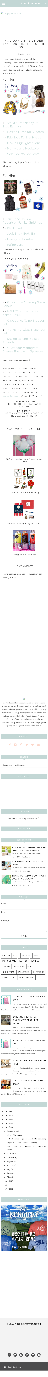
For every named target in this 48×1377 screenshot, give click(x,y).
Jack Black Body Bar (21, 233)
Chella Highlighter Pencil (24, 143)
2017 (7, 1111)
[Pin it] (41, 396)
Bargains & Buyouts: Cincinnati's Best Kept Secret (25, 1020)
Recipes (35, 961)
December (12, 1131)
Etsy (16, 955)
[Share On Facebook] (33, 396)
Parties (23, 961)
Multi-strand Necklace (23, 148)
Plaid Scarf (14, 228)
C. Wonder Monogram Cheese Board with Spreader (23, 349)
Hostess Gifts (11, 380)
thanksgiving (26, 978)
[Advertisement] (24, 667)
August (10, 1165)
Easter (6, 955)
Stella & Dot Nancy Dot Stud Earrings (21, 124)
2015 (7, 1119)
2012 (7, 1181)
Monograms (9, 961)
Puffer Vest (15, 244)
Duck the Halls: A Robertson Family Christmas (22, 220)
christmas (8, 972)
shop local (9, 978)
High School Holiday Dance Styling (22, 1142)
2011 (7, 1185)
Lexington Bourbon (21, 239)
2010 (7, 1189)
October (11, 1157)
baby (30, 966)
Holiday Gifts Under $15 (28, 377)
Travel (6, 966)
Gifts (37, 955)
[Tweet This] (30, 396)
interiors (38, 972)
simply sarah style (25, 392)
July (9, 1169)
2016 (7, 1115)
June (9, 1173)
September (12, 1161)
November (12, 1153)
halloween (24, 972)
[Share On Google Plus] (37, 396)
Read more (26, 857)
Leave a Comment (10, 396)
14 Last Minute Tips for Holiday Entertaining (26, 1139)
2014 (7, 1123)
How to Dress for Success (25, 132)
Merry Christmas (14, 1135)
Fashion (26, 955)
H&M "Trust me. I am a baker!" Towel (20, 313)
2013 (7, 1127)
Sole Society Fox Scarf (23, 154)
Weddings (19, 966)
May (9, 1177)
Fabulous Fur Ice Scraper (24, 137)
